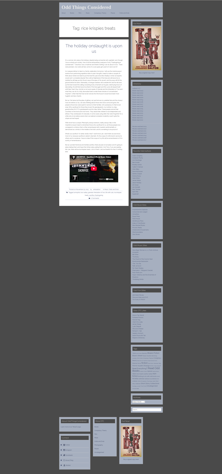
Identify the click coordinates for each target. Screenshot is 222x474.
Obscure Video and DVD (140, 297)
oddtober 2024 (136, 381)
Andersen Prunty (137, 158)
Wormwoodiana (137, 232)
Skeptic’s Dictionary (138, 338)
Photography (98, 445)
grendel (90, 192)
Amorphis (135, 252)
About (64, 13)
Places (113, 13)
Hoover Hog (136, 320)
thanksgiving (99, 195)
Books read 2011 (137, 118)
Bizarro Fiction (153, 353)
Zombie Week (135, 388)
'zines (134, 353)
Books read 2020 (137, 97)
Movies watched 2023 (139, 126)
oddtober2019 (148, 378)
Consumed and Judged (139, 212)
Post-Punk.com (137, 272)
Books (72, 13)
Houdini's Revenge (143, 366)
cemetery (134, 358)
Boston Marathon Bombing (150, 355)
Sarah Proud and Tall (139, 335)
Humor (152, 365)
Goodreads (69, 455)
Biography (144, 353)
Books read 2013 (137, 113)
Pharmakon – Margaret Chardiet (142, 270)
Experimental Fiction (152, 360)
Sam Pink (135, 192)
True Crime (143, 386)
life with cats (110, 192)
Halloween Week (157, 363)
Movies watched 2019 (139, 135)
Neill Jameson (136, 266)
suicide (138, 386)
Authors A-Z (136, 88)
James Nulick (136, 180)
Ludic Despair (136, 326)
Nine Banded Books (138, 225)
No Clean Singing (137, 268)
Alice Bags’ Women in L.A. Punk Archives (145, 250)
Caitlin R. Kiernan (137, 167)
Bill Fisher (135, 254)
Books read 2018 (137, 102)
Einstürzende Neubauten (140, 261)
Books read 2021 (137, 95)
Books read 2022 (137, 93)
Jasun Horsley (136, 182)
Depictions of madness (142, 360)
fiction (145, 363)
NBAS (134, 374)
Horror (134, 366)
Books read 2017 (137, 104)
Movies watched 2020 (139, 133)
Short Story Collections (150, 383)
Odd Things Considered (86, 7)
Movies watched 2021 (139, 131)
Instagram (68, 450)
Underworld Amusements (140, 230)
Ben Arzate (135, 162)
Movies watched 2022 (139, 129)
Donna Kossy (136, 176)
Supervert (135, 194)
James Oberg (136, 324)
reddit (154, 381)
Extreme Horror (136, 363)
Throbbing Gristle (137, 279)
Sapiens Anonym (137, 333)
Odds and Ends (124, 13)
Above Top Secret (138, 315)
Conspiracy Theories (148, 358)
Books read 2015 (137, 109)
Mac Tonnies (136, 189)
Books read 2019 (137, 100)
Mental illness (155, 371)
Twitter (67, 445)
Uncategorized (151, 386)
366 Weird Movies (138, 295)
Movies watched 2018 (139, 138)
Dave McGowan (137, 171)
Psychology (149, 381)
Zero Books (136, 234)
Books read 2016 (137, 106)
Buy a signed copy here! (146, 73)
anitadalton (96, 189)
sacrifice (91, 195)
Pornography (144, 381)
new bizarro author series (144, 374)
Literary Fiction (143, 371)
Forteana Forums (137, 317)
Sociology (134, 386)
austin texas (139, 353)
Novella (135, 379)
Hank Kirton (136, 178)
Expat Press (136, 216)
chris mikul (140, 358)
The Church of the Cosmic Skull (142, 259)
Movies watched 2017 (139, 140)
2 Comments (95, 198)
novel (158, 376)
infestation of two (99, 192)
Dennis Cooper (137, 174)
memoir (149, 371)
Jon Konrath (136, 187)
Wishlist (68, 465)
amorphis (77, 192)
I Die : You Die (136, 263)
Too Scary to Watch (138, 299)
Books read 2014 (137, 111)
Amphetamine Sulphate (140, 209)
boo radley (84, 192)
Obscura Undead (137, 329)
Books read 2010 (137, 120)
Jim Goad (135, 185)
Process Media (137, 227)
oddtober (141, 379)
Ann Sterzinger (137, 160)
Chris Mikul (135, 169)
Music (88, 13)
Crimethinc (135, 214)
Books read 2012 (137, 115)
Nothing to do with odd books (147, 376)
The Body (135, 257)
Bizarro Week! (137, 356)
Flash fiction (150, 363)
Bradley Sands (137, 165)
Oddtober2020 (155, 378)
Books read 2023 (137, 91)
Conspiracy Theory (100, 13)
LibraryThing (69, 460)
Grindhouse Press (137, 221)
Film (80, 13)
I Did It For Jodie (137, 322)
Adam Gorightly (137, 156)
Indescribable (157, 365)
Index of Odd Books (138, 223)
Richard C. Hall (137, 331)
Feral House (136, 218)
